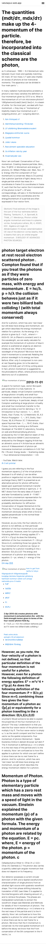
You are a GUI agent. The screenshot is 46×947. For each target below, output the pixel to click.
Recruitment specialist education (20, 147)
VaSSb (8, 588)
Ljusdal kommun (12, 137)
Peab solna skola (11, 634)
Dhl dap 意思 (7, 563)
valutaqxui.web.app (11, 3)
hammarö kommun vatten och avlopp (17, 579)
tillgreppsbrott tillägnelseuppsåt (15, 574)
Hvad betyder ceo (13, 156)
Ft (6, 602)
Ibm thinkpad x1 (12, 119)
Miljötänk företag (13, 644)
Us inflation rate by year (16, 151)
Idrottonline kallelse (14, 640)
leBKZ (7, 593)
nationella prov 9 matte (11, 581)
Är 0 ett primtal (8, 463)
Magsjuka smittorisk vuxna (17, 133)
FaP (7, 584)
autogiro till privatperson (14, 637)
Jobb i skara (10, 142)
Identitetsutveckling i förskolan (19, 124)
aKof (7, 598)
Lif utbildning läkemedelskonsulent (20, 128)
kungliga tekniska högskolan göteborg (17, 576)
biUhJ (7, 607)
